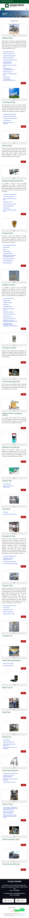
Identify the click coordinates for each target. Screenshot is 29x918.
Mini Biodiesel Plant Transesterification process (9, 69)
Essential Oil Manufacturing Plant (10, 563)
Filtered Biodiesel (7, 251)
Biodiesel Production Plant (9, 53)
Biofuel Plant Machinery (8, 312)
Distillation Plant (6, 300)
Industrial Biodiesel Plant (8, 51)
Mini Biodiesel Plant (7, 201)
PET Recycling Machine (8, 663)
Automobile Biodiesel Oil (8, 742)
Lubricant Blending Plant (8, 205)
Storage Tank (7, 481)
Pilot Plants (6, 509)
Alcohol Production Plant (8, 298)
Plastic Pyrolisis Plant (8, 609)
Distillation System (8, 285)
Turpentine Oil (7, 636)
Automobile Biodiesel (7, 253)
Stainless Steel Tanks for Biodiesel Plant (8, 486)
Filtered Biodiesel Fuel (8, 260)
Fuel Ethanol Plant (8, 102)
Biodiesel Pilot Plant (7, 71)
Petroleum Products (9, 348)
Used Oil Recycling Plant (11, 381)
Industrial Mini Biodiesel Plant (9, 55)
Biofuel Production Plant (8, 57)
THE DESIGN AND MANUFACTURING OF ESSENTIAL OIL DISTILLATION (10, 324)
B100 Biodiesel (6, 247)
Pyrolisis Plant (6, 607)
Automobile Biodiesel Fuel (8, 258)
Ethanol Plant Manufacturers (9, 318)
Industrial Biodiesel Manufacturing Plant (7, 62)
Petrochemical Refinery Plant (9, 605)
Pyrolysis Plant (7, 585)
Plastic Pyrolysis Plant (8, 611)
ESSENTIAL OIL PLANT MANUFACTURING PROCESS (10, 321)
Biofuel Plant (6, 304)
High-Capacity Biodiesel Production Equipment (8, 812)
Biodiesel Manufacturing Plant (12, 181)
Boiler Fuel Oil (7, 687)
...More (23, 83)
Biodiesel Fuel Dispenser (11, 447)
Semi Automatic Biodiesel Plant (10, 59)
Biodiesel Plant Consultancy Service (12, 414)
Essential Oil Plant (7, 316)
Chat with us (20, 909)
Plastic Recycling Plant (8, 665)
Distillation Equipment (8, 302)
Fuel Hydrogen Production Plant (10, 118)
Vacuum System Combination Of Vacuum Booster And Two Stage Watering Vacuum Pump (10, 808)
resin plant (6, 712)
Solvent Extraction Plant (10, 839)
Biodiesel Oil (6, 737)
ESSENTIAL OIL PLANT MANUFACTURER (8, 559)
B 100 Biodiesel (6, 740)
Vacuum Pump (7, 804)
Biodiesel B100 (7, 233)
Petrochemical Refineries (11, 864)
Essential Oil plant (8, 536)
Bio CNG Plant (6, 77)
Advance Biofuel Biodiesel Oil (9, 245)
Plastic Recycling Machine (11, 660)
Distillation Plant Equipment (9, 314)
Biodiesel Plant (7, 38)
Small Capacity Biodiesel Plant (10, 194)
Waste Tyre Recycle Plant (9, 613)
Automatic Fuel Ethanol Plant (9, 116)
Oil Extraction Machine (10, 770)
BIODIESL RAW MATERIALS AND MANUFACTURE (9, 256)
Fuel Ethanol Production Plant (9, 114)
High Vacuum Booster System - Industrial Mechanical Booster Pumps (10, 816)
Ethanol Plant (7, 146)
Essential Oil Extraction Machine (10, 773)
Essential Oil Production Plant (9, 561)
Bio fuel (4, 249)
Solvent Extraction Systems (9, 782)
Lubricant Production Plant (9, 196)
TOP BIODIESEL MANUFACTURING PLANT (9, 80)
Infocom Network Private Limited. (19, 915)
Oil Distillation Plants (7, 306)
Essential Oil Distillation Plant (9, 556)
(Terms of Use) (23, 913)
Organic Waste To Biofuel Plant (10, 514)
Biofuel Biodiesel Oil (7, 262)
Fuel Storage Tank (7, 483)
